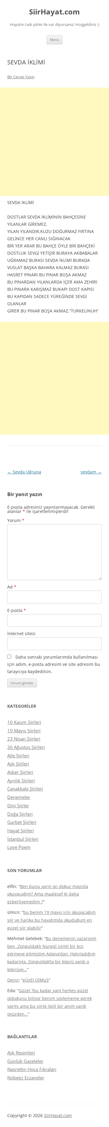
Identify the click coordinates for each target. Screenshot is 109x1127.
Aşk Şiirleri (18, 764)
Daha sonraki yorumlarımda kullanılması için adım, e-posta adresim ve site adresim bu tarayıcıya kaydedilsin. (53, 664)
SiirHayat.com (54, 12)
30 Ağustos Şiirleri (26, 747)
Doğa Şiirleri (20, 814)
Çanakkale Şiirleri (25, 789)
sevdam (91, 472)
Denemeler (18, 797)
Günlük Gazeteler (25, 1061)
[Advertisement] (54, 142)
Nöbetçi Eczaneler (25, 1078)
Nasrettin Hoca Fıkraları (31, 1069)
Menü (54, 39)
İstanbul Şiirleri (22, 839)
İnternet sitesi (21, 633)
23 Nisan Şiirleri (23, 739)
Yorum (15, 520)
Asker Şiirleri (20, 772)
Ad (11, 587)
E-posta (16, 610)
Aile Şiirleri (18, 756)
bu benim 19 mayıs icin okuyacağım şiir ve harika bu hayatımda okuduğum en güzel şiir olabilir (51, 920)
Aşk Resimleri (21, 1053)
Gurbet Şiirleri (21, 822)
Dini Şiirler (18, 806)
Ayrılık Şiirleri (21, 781)
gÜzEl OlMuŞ (36, 980)
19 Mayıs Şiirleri (24, 731)
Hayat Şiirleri (20, 830)
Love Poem (19, 847)
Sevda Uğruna (24, 472)
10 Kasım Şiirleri (24, 722)
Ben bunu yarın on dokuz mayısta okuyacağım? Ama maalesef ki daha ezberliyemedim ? (47, 894)
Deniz (13, 980)
